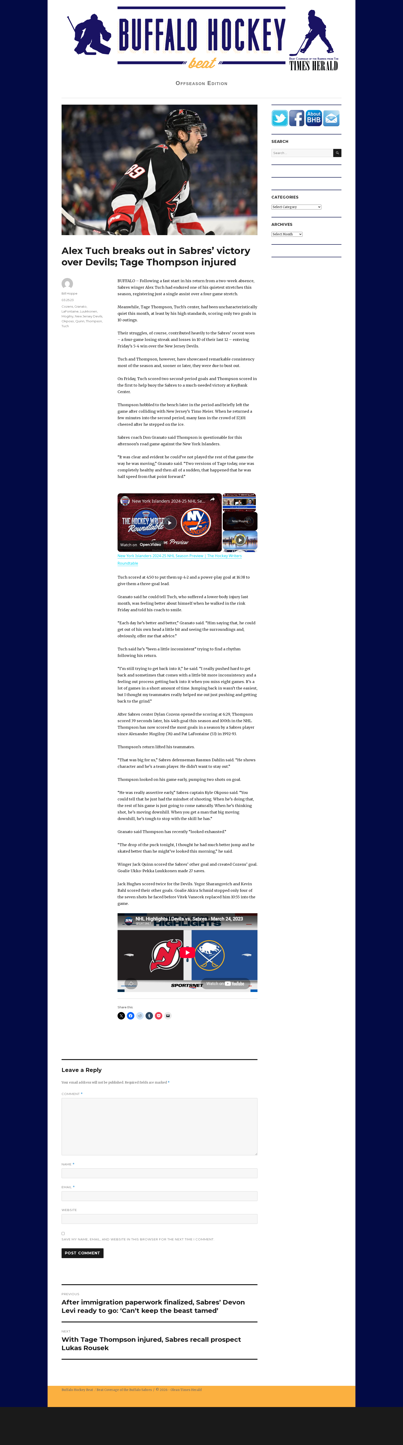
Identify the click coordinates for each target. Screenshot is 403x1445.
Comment (72, 1094)
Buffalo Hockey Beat (77, 1390)
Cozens (67, 306)
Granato (80, 306)
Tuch (65, 326)
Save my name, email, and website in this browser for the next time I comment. (138, 1239)
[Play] (240, 540)
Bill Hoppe (69, 293)
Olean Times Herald (186, 1390)
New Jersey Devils (88, 316)
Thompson (94, 321)
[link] (125, 500)
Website (69, 1210)
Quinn (79, 321)
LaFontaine (70, 311)
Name (68, 1164)
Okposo (68, 321)
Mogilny (67, 316)
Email (68, 1187)
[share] (212, 499)
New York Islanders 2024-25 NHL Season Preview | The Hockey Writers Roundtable (169, 501)
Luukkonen (88, 311)
